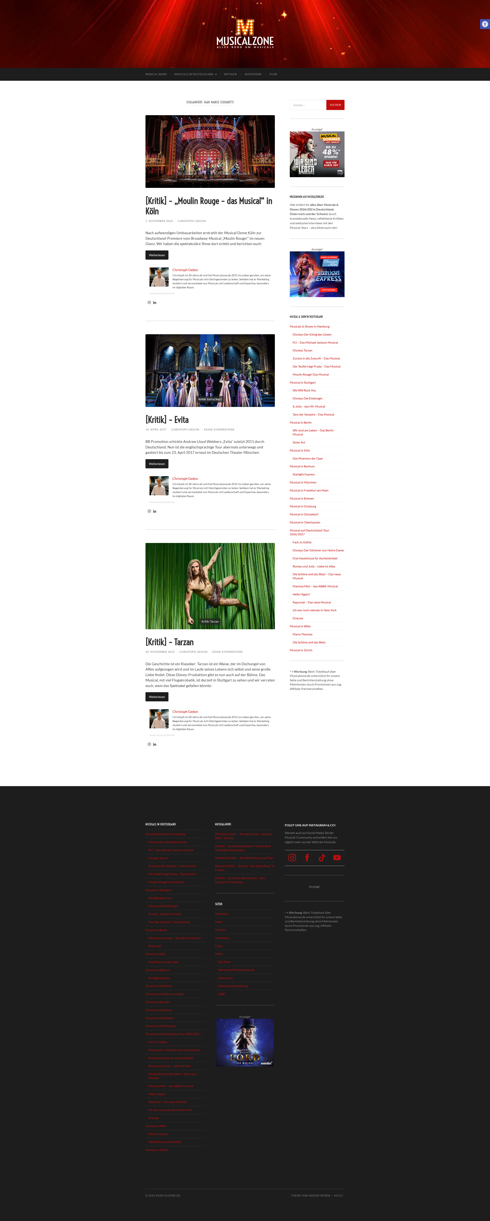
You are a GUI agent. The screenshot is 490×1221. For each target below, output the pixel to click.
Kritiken (230, 74)
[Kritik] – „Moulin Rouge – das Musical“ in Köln (208, 206)
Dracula (298, 618)
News (219, 921)
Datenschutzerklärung (232, 986)
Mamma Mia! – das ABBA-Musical (315, 586)
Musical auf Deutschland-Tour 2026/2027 (172, 1034)
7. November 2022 (159, 221)
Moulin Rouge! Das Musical (311, 374)
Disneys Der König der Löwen (312, 334)
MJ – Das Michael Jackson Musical (315, 342)
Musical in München (303, 482)
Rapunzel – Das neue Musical (312, 602)
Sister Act (299, 442)
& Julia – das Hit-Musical (309, 406)
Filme (273, 74)
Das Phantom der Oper (308, 458)
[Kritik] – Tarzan (169, 642)
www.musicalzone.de (162, 293)
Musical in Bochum (302, 466)
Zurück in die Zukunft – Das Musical (316, 358)
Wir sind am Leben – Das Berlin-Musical (174, 938)
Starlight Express (304, 474)
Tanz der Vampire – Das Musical (313, 414)
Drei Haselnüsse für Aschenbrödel (315, 558)
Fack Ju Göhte (302, 542)
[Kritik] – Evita (167, 419)
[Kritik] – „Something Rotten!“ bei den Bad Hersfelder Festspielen (242, 848)
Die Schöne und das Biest (309, 642)
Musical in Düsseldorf (304, 514)
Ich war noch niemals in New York (314, 610)
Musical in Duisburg (303, 506)
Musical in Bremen (302, 498)
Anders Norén (319, 1195)
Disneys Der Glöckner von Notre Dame (318, 550)
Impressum (225, 978)
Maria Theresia (302, 634)
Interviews (253, 74)
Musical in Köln (300, 450)
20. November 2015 (160, 651)
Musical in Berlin (301, 422)
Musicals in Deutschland (193, 74)
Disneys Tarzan (302, 350)
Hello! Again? (301, 594)
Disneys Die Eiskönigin (308, 398)
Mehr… (220, 954)
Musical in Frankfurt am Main (309, 490)
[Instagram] (149, 303)
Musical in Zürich (301, 650)
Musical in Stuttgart (303, 382)
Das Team (224, 961)
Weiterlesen (157, 255)
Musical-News (156, 74)
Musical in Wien (300, 626)
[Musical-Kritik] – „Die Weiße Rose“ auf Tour (244, 858)
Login (221, 994)
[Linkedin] (154, 303)
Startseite (221, 914)
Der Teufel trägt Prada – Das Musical (317, 366)
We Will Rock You (304, 390)
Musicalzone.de (168, 1195)
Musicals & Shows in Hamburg (309, 326)
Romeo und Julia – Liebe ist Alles (314, 566)
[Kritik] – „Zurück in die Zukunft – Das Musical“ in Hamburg (240, 880)
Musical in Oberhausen (305, 522)
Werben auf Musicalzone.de (236, 970)
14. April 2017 (156, 429)
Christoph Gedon (192, 221)
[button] (485, 24)
